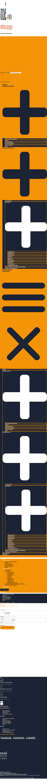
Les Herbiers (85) (11, 264)
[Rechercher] (2, 75)
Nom (13, 620)
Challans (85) (10, 259)
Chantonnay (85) (11, 261)
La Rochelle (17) (11, 253)
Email (1, 622)
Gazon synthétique (9, 142)
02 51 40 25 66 (7, 772)
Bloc (5, 604)
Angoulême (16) (11, 251)
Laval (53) (10, 257)
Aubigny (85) (10, 262)
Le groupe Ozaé (8, 200)
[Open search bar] (0, 71)
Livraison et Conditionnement (11, 268)
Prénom (14, 619)
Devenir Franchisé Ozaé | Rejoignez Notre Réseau (15, 266)
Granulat (7, 140)
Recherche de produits (5, 72)
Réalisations (6, 271)
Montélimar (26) (11, 254)
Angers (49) (10, 256)
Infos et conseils (7, 269)
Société (2, 616)
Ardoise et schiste (9, 145)
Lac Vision (31, 777)
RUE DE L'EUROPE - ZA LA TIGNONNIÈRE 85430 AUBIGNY (15, 774)
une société (7, 613)
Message (2, 625)
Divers (6, 146)
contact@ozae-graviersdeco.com (9, 773)
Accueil (4, 84)
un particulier (7, 612)
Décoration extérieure (9, 143)
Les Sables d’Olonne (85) (13, 265)
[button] (23, 320)
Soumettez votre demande (7, 627)
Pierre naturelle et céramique (11, 139)
